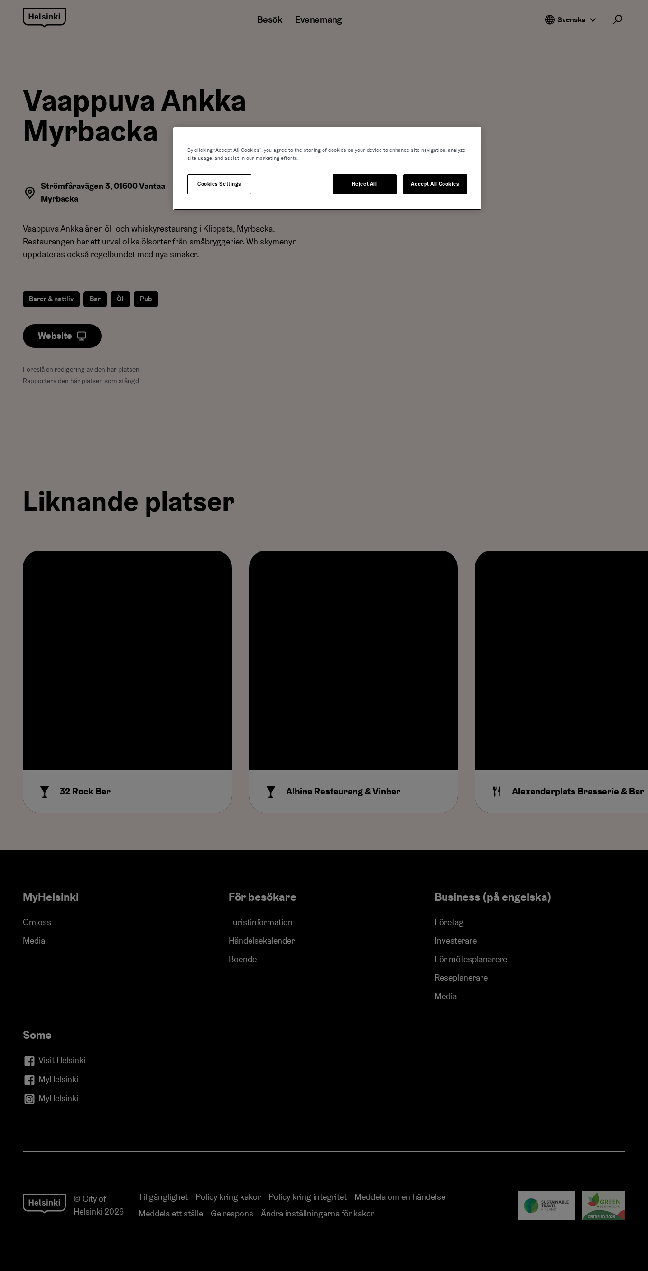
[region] (327, 168)
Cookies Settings (219, 184)
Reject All (364, 184)
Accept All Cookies (435, 184)
